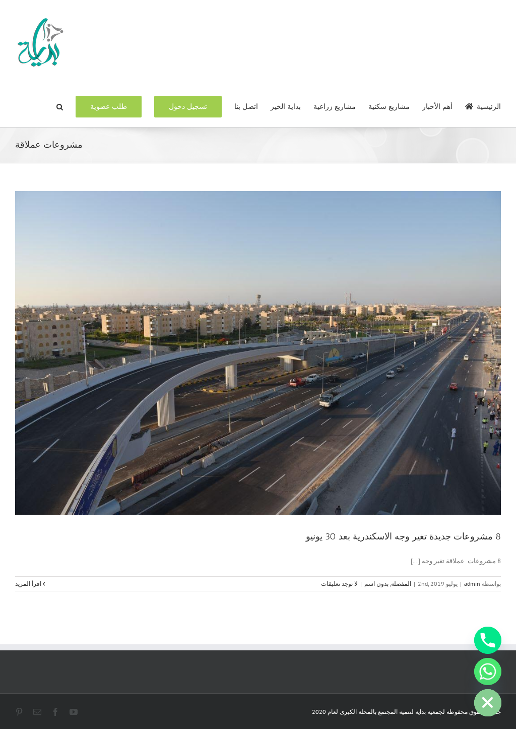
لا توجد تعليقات (339, 583)
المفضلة (401, 583)
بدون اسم (376, 583)
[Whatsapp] (487, 671)
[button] (59, 106)
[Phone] (487, 640)
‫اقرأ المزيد (29, 583)
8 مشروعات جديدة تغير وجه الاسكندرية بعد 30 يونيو (403, 536)
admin (472, 583)
